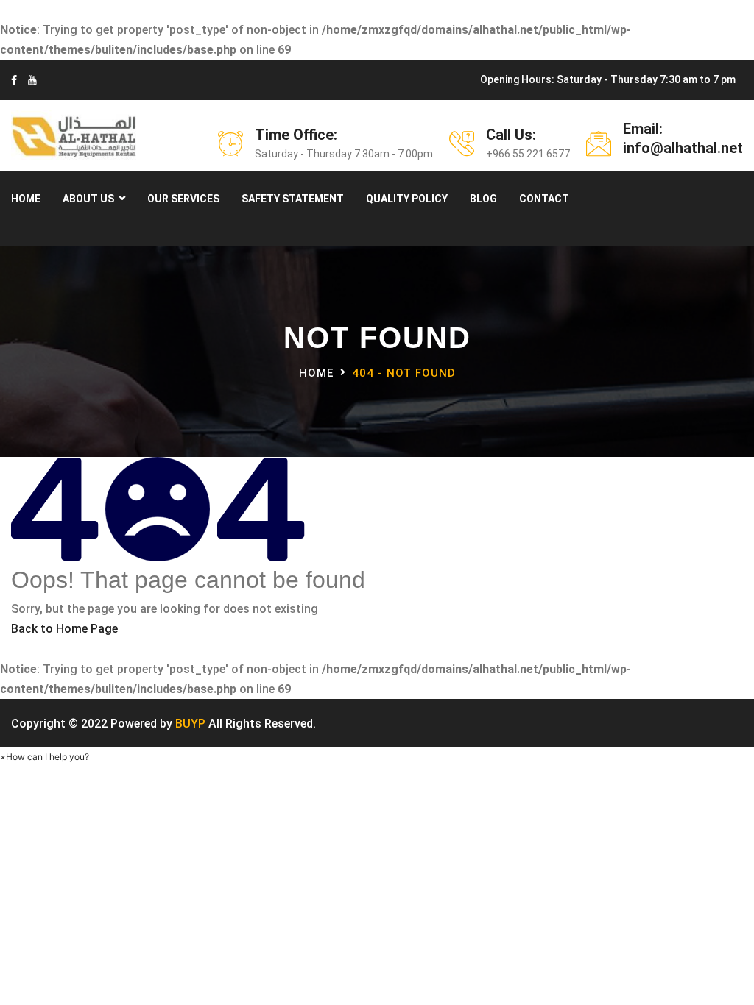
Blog (483, 199)
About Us (88, 199)
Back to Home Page (64, 629)
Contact (544, 199)
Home (25, 199)
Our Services (183, 199)
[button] (44, 756)
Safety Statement (293, 199)
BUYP (190, 724)
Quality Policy (407, 199)
